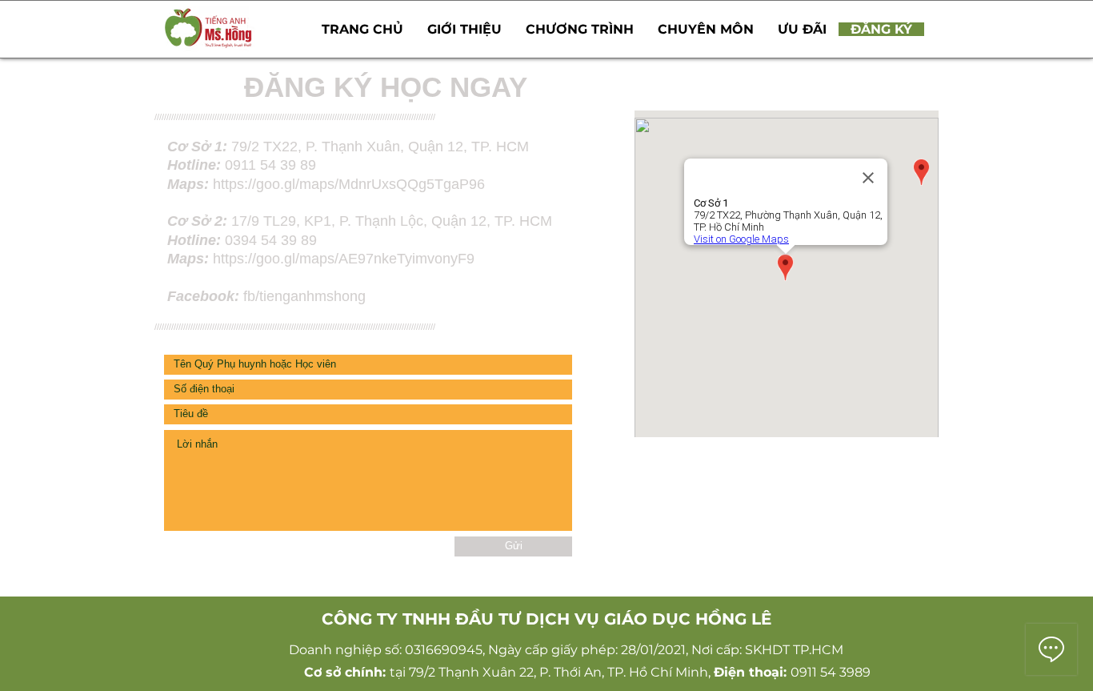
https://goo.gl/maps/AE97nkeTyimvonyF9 (345, 259)
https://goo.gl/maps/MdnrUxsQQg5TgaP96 (349, 184)
